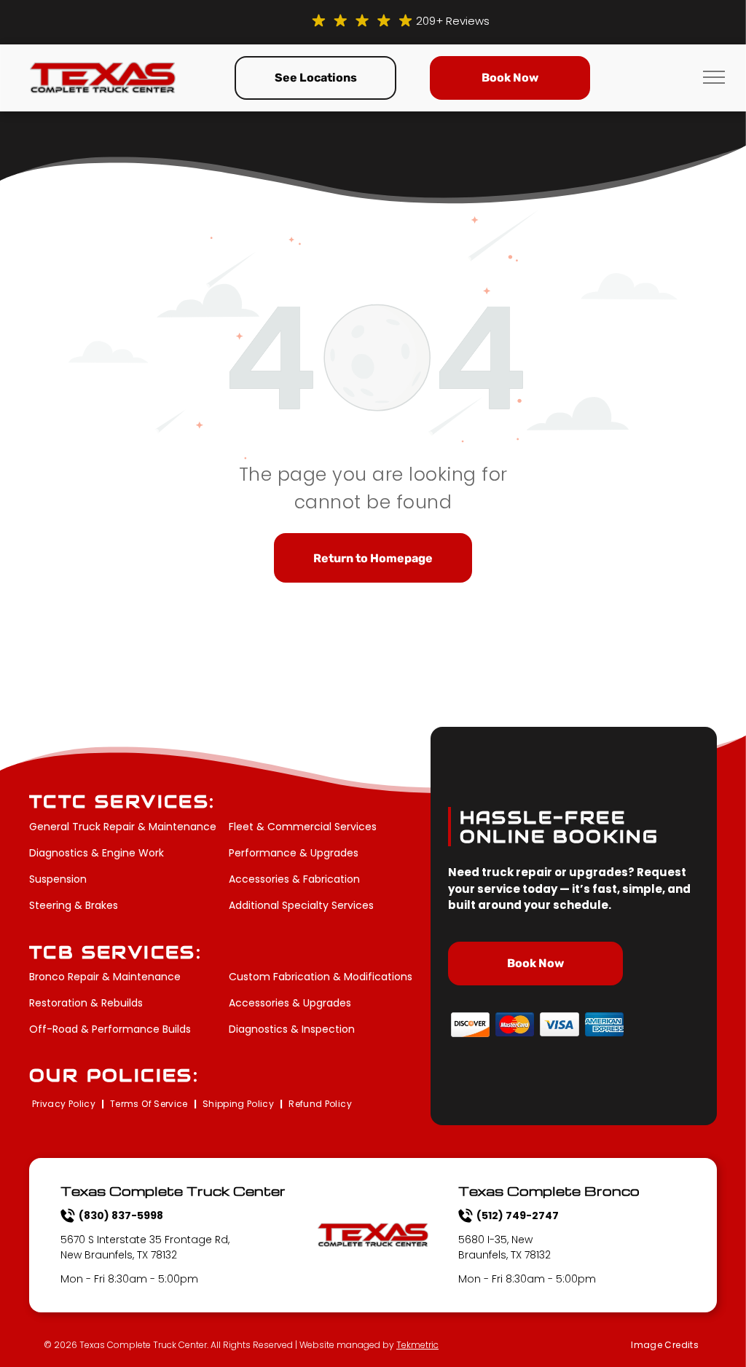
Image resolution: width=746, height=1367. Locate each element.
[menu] (714, 77)
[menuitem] (65, 1104)
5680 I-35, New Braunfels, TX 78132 (504, 1247)
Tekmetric (417, 1345)
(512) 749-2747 (517, 1215)
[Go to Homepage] (103, 70)
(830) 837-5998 (121, 1215)
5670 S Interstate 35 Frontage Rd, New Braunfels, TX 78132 (144, 1247)
